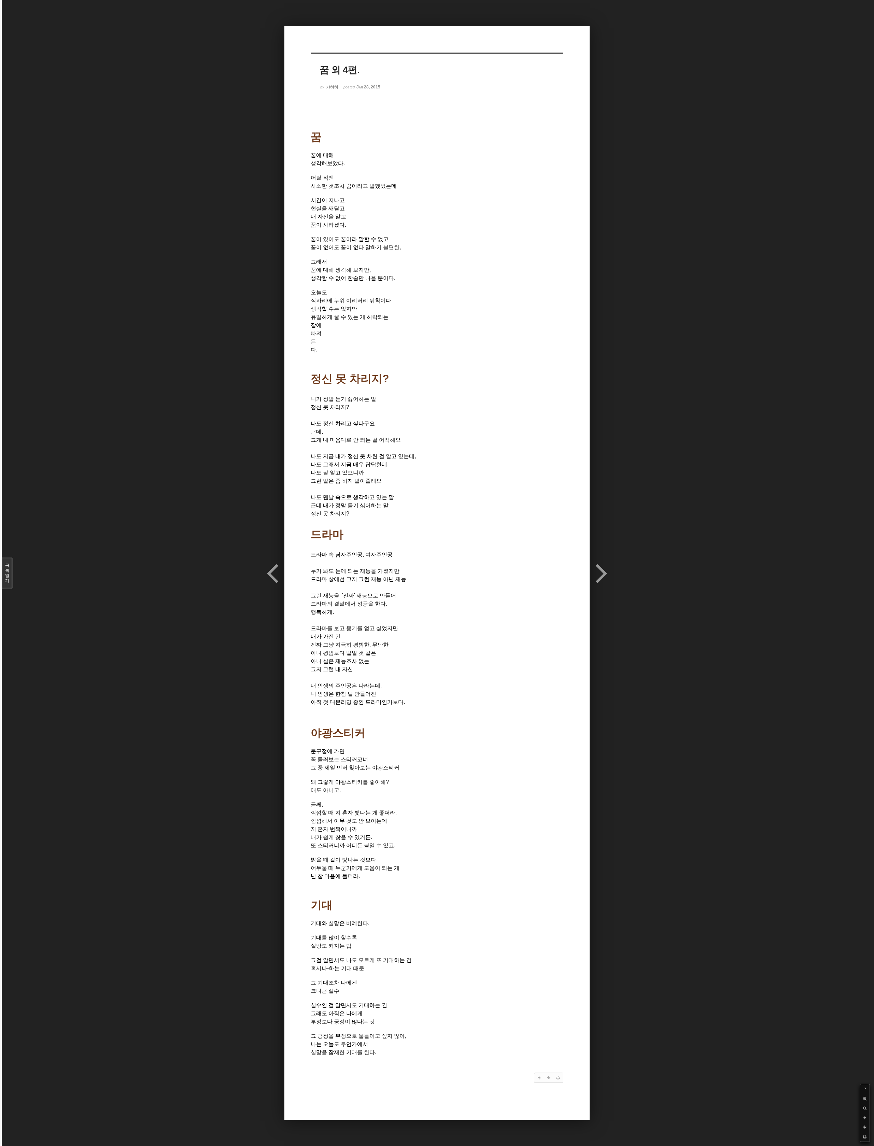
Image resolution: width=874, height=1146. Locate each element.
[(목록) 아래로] (865, 1127)
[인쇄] (865, 1137)
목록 (7, 573)
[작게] (865, 1108)
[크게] (865, 1098)
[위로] (865, 1117)
